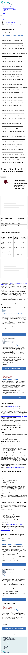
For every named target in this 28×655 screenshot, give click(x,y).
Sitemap (4, 648)
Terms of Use (6, 645)
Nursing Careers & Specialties (9, 639)
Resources (5, 641)
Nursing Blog (6, 642)
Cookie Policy (6, 647)
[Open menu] (1, 15)
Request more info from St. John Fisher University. (14, 397)
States (4, 640)
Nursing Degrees (6, 637)
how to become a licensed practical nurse (15, 524)
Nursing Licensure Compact (12, 406)
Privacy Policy (6, 646)
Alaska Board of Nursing (6, 193)
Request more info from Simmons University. (14, 334)
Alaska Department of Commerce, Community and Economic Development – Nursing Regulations (14, 415)
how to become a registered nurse (14, 500)
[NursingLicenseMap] (7, 4)
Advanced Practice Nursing (8, 638)
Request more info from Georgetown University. (14, 368)
